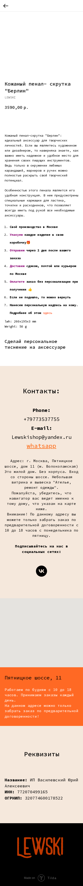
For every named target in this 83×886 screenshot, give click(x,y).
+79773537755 (41, 419)
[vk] (41, 571)
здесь (47, 313)
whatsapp (41, 445)
